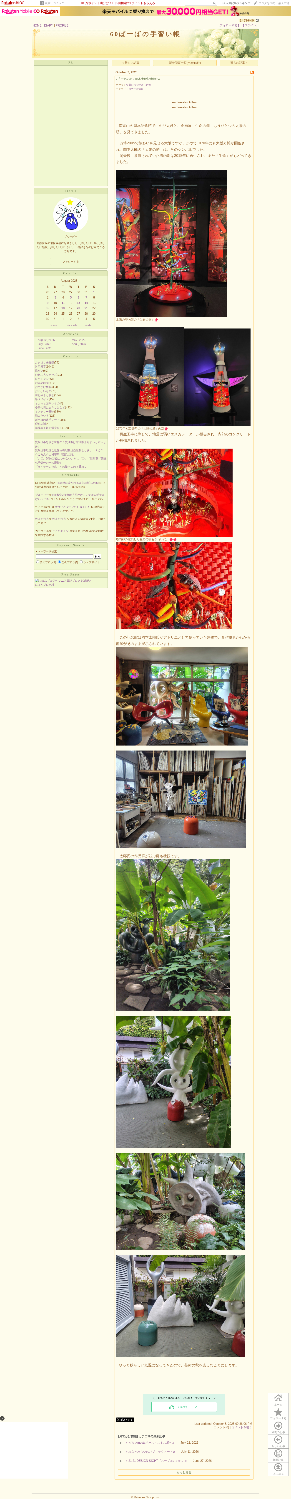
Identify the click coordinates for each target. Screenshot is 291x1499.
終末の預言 (42, 519)
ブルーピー (42, 494)
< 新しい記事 (130, 62)
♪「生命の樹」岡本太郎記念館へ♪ (138, 79)
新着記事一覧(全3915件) (185, 62)
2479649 (247, 20)
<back (53, 325)
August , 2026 (46, 340)
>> (236, 3)
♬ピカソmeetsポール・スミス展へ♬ (150, 1442)
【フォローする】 (229, 25)
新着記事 (278, 1460)
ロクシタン (42, 378)
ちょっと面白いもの (47, 403)
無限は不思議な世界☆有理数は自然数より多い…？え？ (69, 450)
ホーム (278, 1404)
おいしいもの (43, 391)
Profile (71, 191)
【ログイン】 (250, 25)
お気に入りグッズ (46, 374)
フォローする (278, 1418)
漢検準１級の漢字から (48, 428)
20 (78, 308)
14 (86, 303)
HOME (37, 25)
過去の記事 (278, 1432)
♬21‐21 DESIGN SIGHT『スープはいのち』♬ (156, 1460)
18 (63, 308)
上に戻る (278, 1473)
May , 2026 (78, 340)
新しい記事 (278, 1446)
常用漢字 (40, 366)
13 (78, 303)
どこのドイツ (60, 531)
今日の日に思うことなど (50, 407)
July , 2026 (44, 344)
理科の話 (40, 423)
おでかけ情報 (43, 387)
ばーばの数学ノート (47, 419)
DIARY (48, 25)
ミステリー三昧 (44, 411)
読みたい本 (42, 415)
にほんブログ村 (44, 584)
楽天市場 (283, 3)
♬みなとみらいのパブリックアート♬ (150, 1451)
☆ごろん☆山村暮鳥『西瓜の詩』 (55, 454)
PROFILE (62, 25)
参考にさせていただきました (73, 507)
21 (86, 308)
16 (47, 308)
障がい (39, 370)
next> (88, 325)
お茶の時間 (42, 383)
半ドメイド (42, 399)
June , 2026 (45, 348)
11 (63, 303)
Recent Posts (71, 436)
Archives (70, 334)
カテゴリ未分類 (44, 362)
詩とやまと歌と (44, 395)
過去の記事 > (238, 62)
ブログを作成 (266, 3)
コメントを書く (241, 1427)
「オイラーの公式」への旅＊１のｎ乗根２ (61, 466)
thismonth (71, 325)
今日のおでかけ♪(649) (138, 84)
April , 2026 (79, 344)
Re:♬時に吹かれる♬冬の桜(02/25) (77, 482)
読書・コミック (54, 3)
